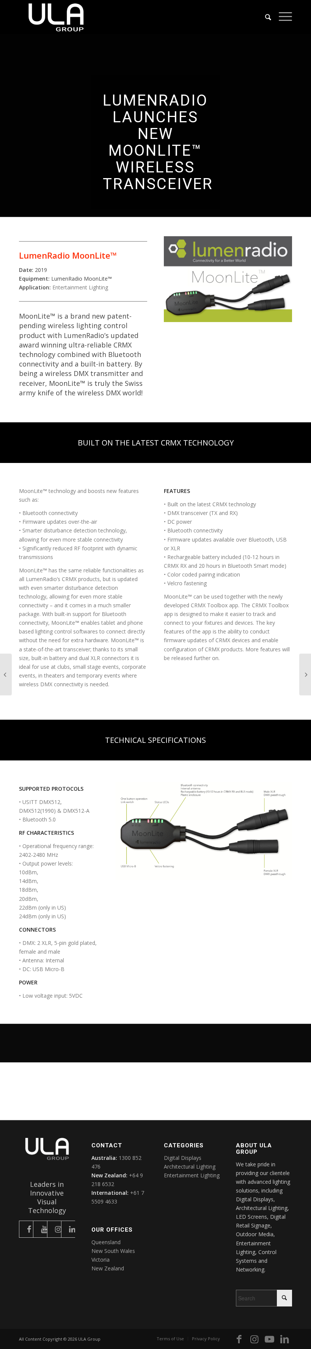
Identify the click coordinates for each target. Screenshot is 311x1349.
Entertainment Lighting (80, 287)
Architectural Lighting (189, 1166)
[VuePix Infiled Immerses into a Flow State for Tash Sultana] (305, 674)
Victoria (100, 1259)
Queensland (106, 1242)
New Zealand (107, 1268)
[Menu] (281, 17)
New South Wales (113, 1250)
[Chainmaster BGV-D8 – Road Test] (6, 674)
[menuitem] (264, 17)
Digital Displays (182, 1157)
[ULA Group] (56, 17)
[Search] (264, 17)
